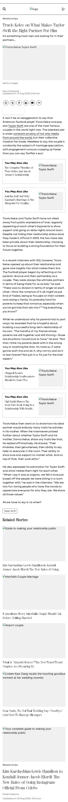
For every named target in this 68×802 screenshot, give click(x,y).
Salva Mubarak (11, 91)
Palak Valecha (11, 794)
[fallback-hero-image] (34, 543)
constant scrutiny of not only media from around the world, (31, 135)
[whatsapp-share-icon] (6, 104)
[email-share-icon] (32, 104)
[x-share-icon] (12, 104)
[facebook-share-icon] (19, 104)
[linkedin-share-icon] (25, 104)
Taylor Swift (15, 125)
